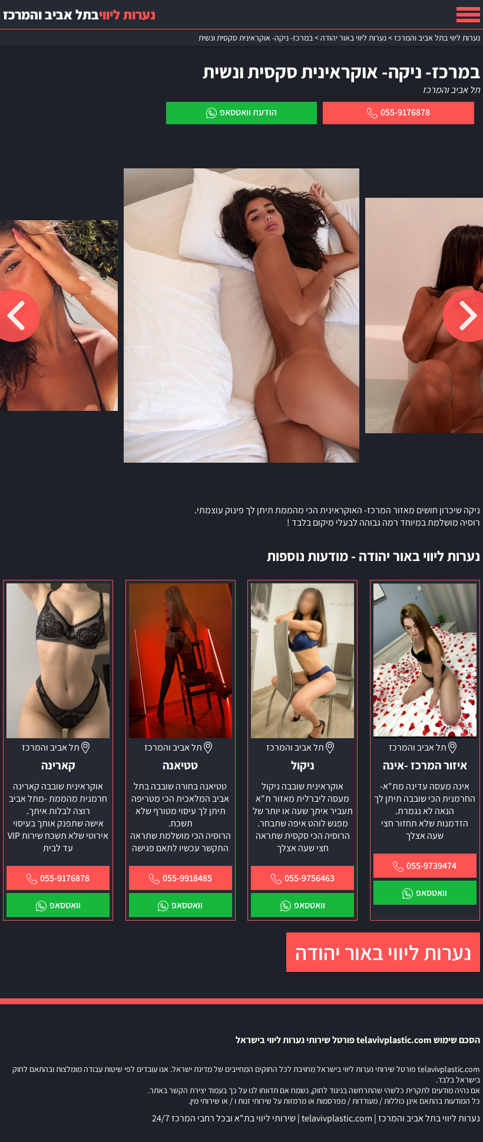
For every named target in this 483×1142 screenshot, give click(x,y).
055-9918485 (187, 878)
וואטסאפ (431, 893)
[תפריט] (468, 14)
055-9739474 (431, 865)
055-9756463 (309, 878)
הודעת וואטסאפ (248, 112)
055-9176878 (405, 112)
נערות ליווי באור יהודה (383, 952)
